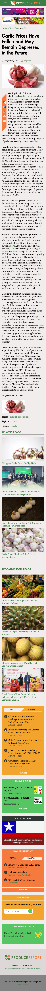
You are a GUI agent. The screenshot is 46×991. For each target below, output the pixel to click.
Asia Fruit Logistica (13, 793)
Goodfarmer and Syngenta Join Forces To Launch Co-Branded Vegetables (21, 493)
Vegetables (14, 28)
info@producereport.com (15, 968)
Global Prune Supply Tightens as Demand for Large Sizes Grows (23, 841)
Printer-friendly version (4, 116)
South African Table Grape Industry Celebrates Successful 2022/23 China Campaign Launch (19, 697)
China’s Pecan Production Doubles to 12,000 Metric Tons (24, 741)
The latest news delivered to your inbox (22, 904)
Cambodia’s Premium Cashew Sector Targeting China (22, 762)
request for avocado (17, 867)
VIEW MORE (23, 773)
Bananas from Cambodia (19, 875)
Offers (13, 858)
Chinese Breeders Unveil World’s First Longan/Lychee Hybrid (19, 664)
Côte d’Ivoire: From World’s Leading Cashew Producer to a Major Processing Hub (22, 719)
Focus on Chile (23, 819)
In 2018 (12, 245)
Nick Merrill (23, 984)
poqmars (27, 61)
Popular (31, 710)
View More (23, 889)
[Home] (26, 3)
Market (13, 416)
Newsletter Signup (33, 968)
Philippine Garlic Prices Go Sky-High (19, 463)
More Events (23, 809)
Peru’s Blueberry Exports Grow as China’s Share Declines (23, 731)
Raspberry (13, 882)
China (14, 421)
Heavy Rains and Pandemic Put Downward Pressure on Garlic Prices (22, 524)
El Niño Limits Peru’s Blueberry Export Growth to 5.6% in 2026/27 (24, 752)
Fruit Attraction (11, 803)
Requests (31, 858)
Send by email (4, 120)
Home (4, 28)
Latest (12, 710)
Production (23, 416)
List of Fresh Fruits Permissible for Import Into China (18, 934)
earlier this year (27, 96)
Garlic (24, 28)
